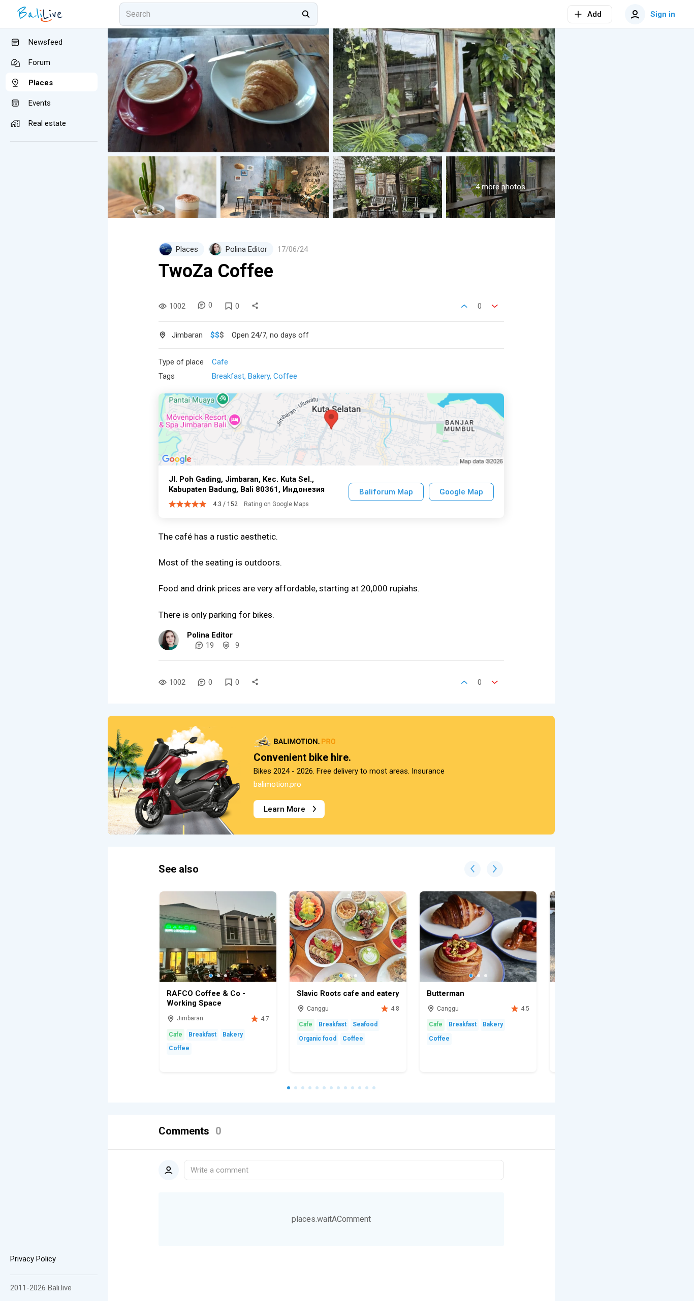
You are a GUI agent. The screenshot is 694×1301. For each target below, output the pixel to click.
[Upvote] (464, 306)
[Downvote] (495, 306)
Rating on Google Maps (276, 504)
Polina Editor (210, 635)
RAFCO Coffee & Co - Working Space (206, 998)
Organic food (317, 1038)
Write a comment (219, 1170)
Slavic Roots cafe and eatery (348, 993)
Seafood (365, 1024)
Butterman (445, 993)
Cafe (220, 361)
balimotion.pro (277, 784)
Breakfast (228, 376)
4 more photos (500, 186)
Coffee (285, 376)
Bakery (259, 376)
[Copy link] (255, 306)
